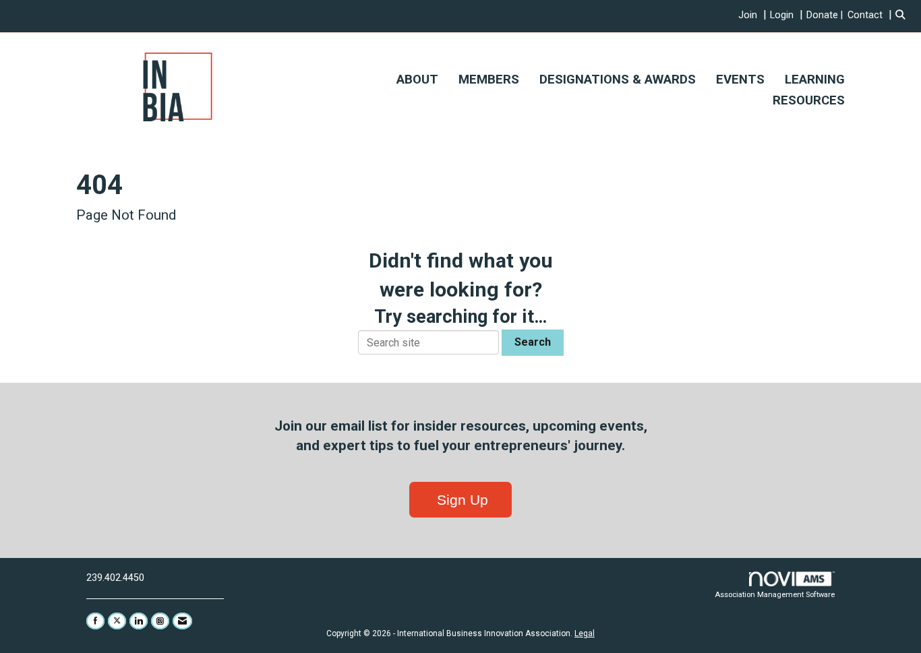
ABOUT (417, 79)
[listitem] (754, 15)
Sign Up (460, 499)
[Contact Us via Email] (182, 621)
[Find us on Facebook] (95, 621)
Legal (584, 633)
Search (532, 342)
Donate (822, 15)
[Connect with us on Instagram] (160, 621)
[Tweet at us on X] (117, 621)
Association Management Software (775, 594)
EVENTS (740, 79)
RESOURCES (809, 100)
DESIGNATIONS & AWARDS (617, 79)
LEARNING (815, 79)
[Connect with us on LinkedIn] (138, 621)
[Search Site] (903, 15)
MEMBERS (488, 79)
